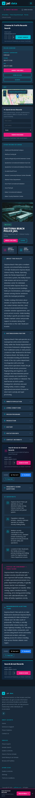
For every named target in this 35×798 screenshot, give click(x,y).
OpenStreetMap (28, 104)
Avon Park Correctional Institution (14, 184)
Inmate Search (6, 747)
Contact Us (5, 733)
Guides (23, 240)
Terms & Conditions (8, 778)
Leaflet (21, 104)
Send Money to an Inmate (10, 757)
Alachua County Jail (10, 154)
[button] (17, 96)
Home (4, 723)
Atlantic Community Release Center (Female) (18, 175)
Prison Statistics (7, 730)
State (13, 34)
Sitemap (4, 774)
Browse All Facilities (8, 761)
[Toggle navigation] (31, 3)
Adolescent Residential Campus (14, 150)
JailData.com (17, 787)
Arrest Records (12, 10)
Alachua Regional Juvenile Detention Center (17, 158)
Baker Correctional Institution (13, 192)
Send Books (28, 10)
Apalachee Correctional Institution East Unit (17, 163)
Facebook (27, 475)
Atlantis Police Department (12, 179)
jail (10, 3)
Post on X (15, 475)
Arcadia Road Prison (11, 171)
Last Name (9, 33)
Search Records (17, 135)
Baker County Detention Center (14, 196)
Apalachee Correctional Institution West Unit (18, 167)
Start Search (23, 37)
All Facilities (5, 15)
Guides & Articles (7, 751)
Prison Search (6, 744)
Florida (26, 15)
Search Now (23, 463)
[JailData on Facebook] (3, 713)
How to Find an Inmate (9, 754)
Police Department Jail (16, 15)
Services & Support (8, 727)
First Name (5, 33)
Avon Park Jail (9, 188)
